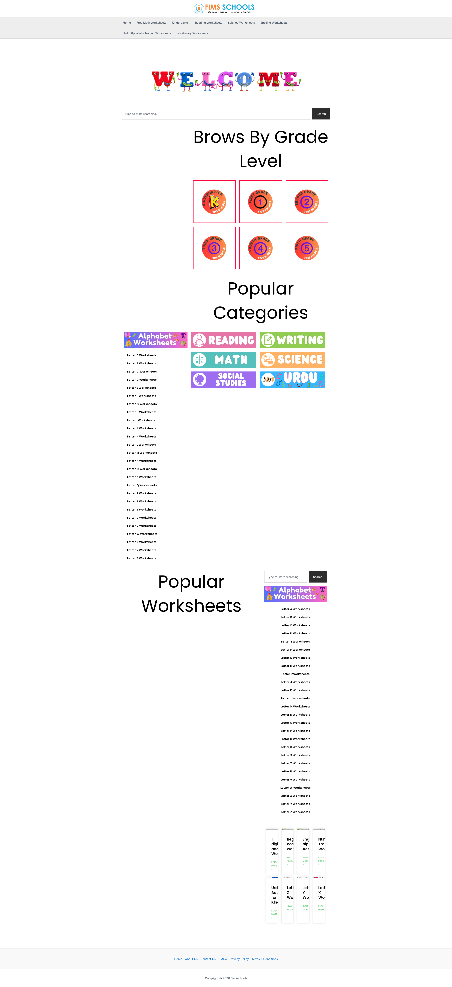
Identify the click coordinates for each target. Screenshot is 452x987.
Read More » (274, 866)
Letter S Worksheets (141, 501)
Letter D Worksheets (142, 380)
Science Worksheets (241, 22)
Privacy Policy (239, 959)
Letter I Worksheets (141, 420)
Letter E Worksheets (141, 388)
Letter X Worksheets (141, 542)
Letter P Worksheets (141, 477)
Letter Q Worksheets (142, 485)
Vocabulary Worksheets (192, 33)
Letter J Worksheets (141, 428)
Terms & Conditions (265, 959)
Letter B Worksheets (141, 363)
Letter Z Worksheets (141, 558)
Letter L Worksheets (141, 445)
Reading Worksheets (208, 22)
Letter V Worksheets (141, 526)
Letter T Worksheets (141, 510)
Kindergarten (180, 22)
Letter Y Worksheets (141, 550)
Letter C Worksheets (142, 372)
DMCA (222, 959)
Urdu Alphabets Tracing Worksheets (147, 33)
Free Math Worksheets (151, 22)
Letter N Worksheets (141, 461)
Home (127, 22)
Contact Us (208, 959)
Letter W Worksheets (142, 534)
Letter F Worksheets (141, 396)
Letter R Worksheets (141, 493)
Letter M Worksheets (142, 453)
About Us (191, 959)
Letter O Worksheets (142, 469)
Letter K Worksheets (141, 436)
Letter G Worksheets (142, 404)
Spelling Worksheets (273, 22)
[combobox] (216, 113)
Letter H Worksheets (141, 412)
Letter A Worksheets (141, 355)
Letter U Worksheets (141, 518)
